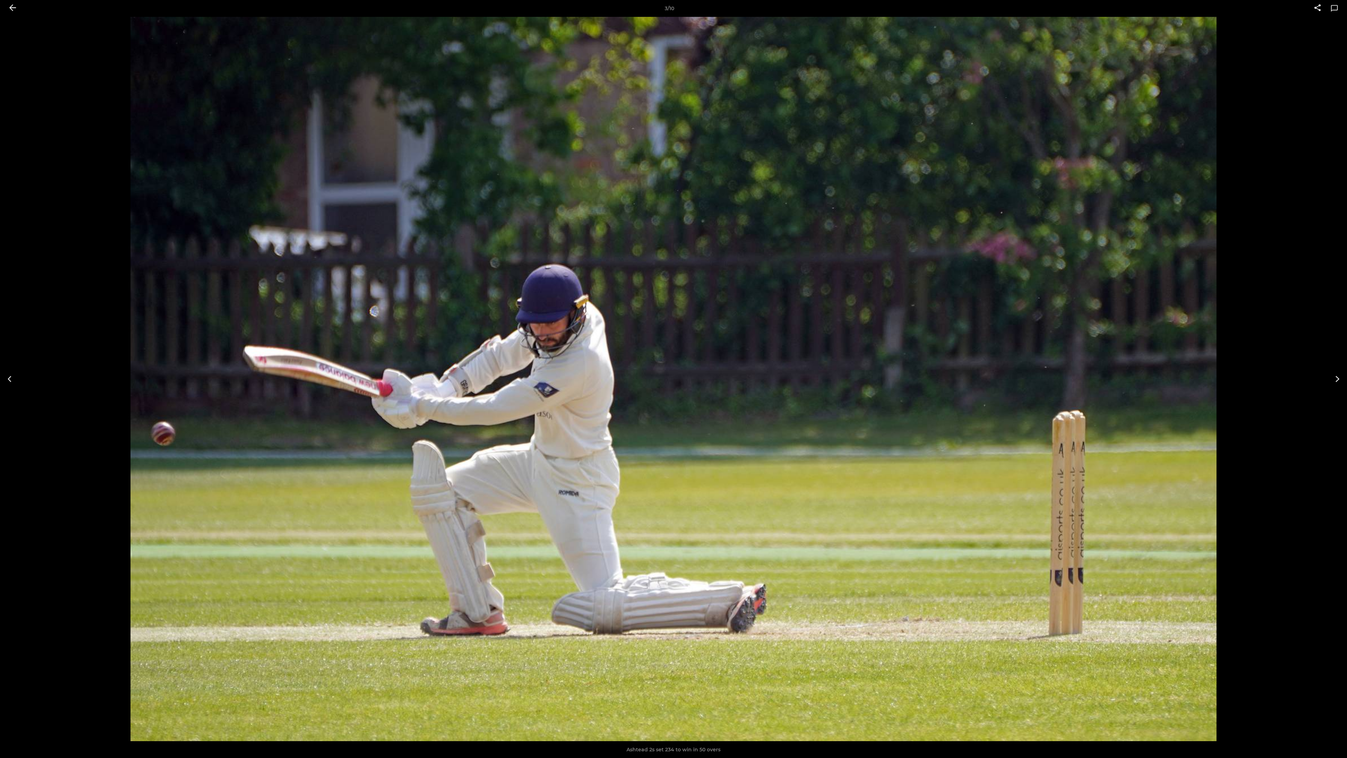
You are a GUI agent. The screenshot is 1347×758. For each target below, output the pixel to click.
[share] (1317, 8)
